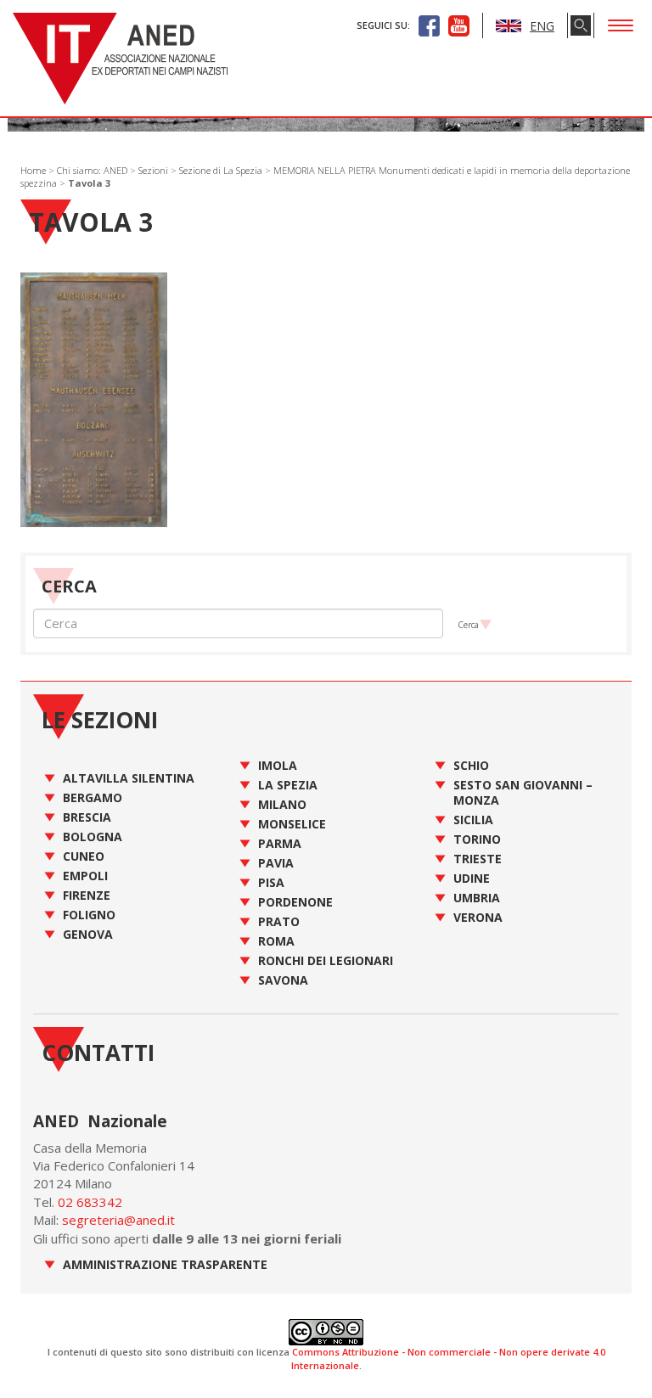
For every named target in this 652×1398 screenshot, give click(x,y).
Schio (471, 765)
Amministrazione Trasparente (165, 1264)
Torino (477, 839)
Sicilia (473, 819)
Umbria (476, 898)
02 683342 (90, 1201)
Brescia (87, 817)
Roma (276, 941)
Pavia (276, 863)
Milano (282, 804)
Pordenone (295, 902)
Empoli (85, 875)
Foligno (89, 915)
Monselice (292, 824)
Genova (88, 934)
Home (33, 170)
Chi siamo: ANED (92, 170)
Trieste (477, 859)
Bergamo (92, 797)
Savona (283, 980)
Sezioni (153, 170)
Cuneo (83, 856)
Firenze (86, 895)
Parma (279, 843)
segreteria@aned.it (118, 1219)
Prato (279, 921)
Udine (471, 878)
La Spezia (288, 785)
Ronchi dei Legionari (325, 960)
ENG (542, 26)
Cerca (468, 625)
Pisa (271, 882)
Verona (478, 917)
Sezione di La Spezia (220, 170)
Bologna (92, 836)
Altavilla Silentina (128, 778)
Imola (277, 765)
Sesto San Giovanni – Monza (523, 792)
